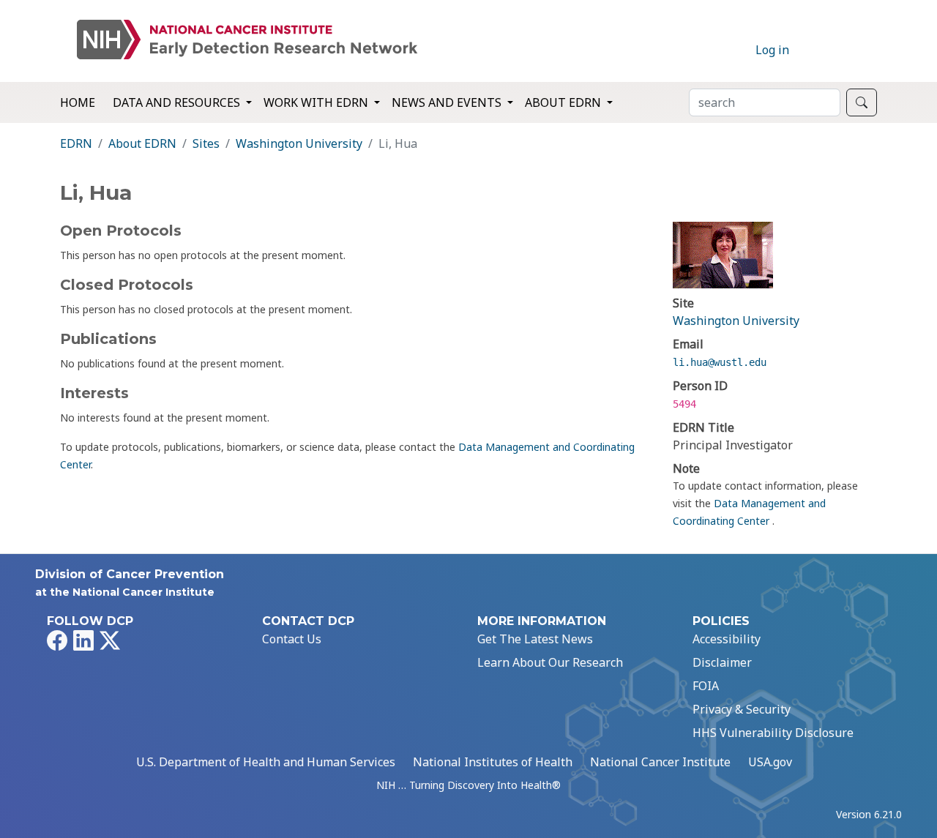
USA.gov (770, 762)
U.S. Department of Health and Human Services (265, 762)
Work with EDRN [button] (317, 102)
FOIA (706, 686)
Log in (772, 50)
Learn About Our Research (550, 662)
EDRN (76, 143)
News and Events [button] (448, 102)
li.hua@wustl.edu (719, 362)
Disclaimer (722, 662)
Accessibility (727, 639)
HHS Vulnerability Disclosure (773, 733)
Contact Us (291, 639)
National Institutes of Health (492, 762)
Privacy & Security (742, 709)
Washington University (299, 143)
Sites (206, 143)
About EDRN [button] (564, 102)
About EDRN (142, 143)
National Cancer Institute (660, 762)
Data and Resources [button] (178, 102)
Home (77, 102)
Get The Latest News (535, 639)
